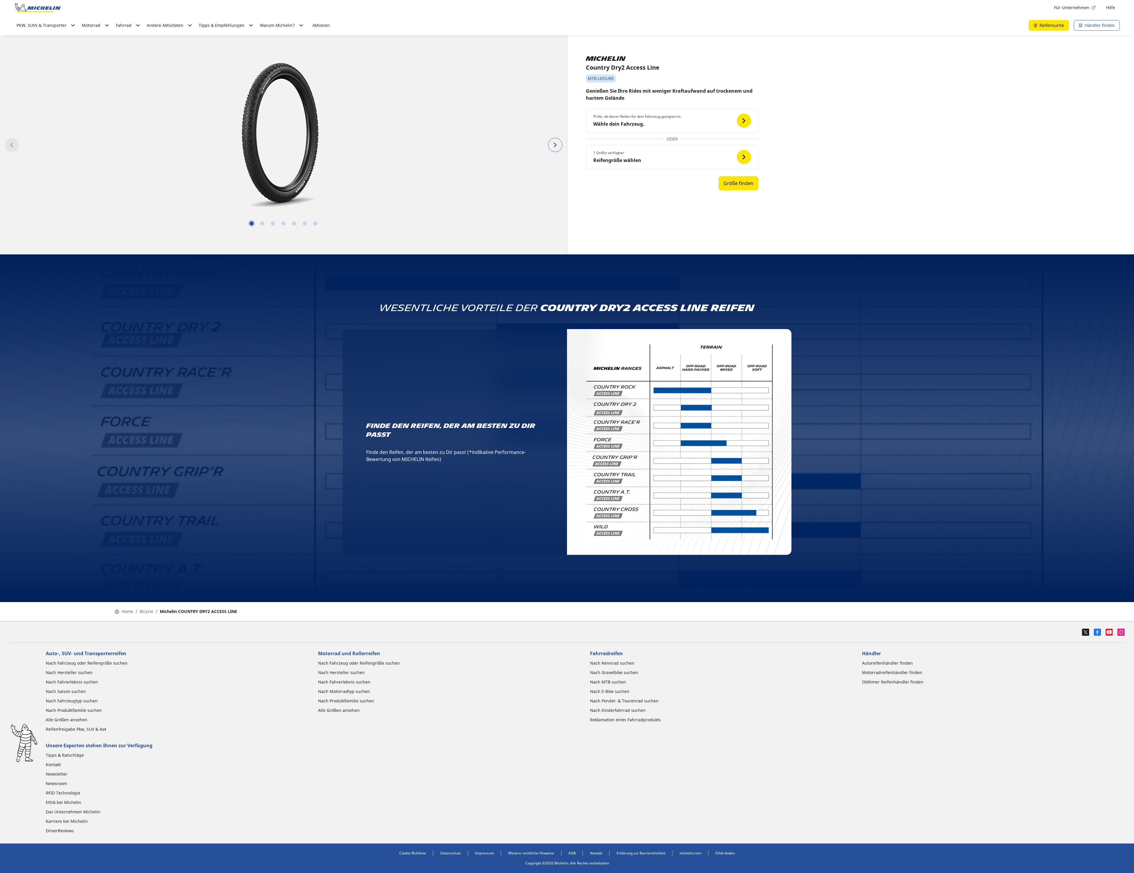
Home (127, 611)
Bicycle (146, 611)
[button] (672, 121)
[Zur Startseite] (37, 7)
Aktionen (321, 25)
